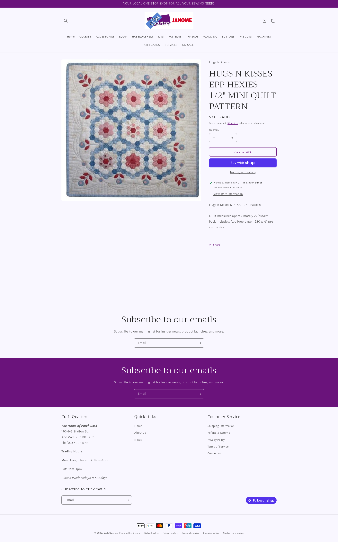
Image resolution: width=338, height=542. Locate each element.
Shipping (232, 123)
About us (140, 432)
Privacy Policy (216, 439)
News (138, 439)
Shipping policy (211, 533)
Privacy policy (170, 533)
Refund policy (151, 533)
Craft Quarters (111, 533)
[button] (65, 20)
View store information (228, 194)
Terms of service (190, 533)
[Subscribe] (199, 343)
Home (138, 426)
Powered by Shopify (130, 533)
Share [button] (216, 244)
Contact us (214, 453)
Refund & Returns (219, 432)
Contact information (233, 533)
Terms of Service (218, 446)
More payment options (242, 172)
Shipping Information (221, 426)
